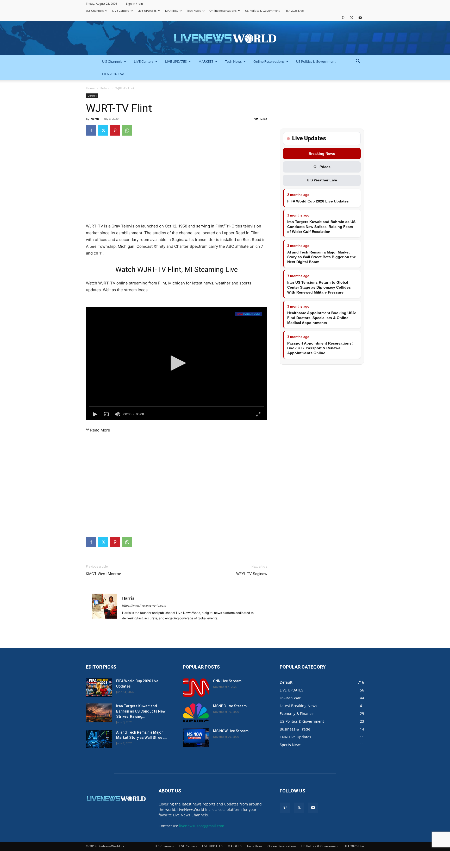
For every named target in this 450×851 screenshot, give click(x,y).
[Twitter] (351, 17)
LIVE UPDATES (147, 10)
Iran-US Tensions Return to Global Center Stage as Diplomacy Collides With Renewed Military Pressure (319, 287)
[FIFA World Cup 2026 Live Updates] (99, 687)
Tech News (193, 10)
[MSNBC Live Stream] (196, 712)
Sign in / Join (134, 3)
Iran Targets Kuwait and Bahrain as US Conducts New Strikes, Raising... (140, 711)
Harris (95, 118)
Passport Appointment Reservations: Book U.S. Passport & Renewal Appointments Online (320, 348)
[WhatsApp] (127, 130)
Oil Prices (322, 167)
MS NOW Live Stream (230, 731)
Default (105, 88)
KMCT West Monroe (103, 573)
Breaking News (322, 153)
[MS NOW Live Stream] (196, 737)
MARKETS (171, 10)
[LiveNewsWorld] (225, 38)
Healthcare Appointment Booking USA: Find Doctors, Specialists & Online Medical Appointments (321, 318)
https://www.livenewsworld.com (144, 605)
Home (90, 88)
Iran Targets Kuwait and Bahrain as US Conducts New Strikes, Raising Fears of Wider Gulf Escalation (321, 227)
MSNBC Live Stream (230, 706)
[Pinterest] (343, 17)
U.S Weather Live (322, 180)
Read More (100, 430)
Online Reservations (222, 10)
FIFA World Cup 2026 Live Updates (318, 201)
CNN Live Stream (227, 681)
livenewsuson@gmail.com (201, 825)
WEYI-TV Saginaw (251, 573)
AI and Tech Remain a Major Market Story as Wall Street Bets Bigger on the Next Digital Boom (321, 257)
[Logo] (248, 314)
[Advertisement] (176, 181)
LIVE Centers (120, 10)
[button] (358, 61)
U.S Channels (95, 10)
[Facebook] (91, 130)
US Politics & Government (262, 10)
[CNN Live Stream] (196, 687)
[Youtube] (360, 17)
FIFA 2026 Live (294, 10)
